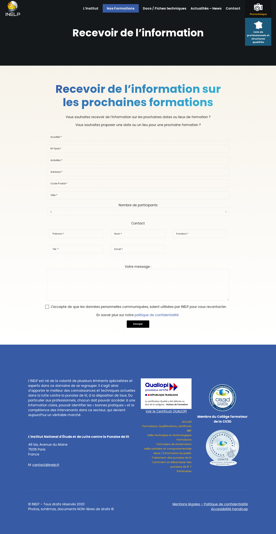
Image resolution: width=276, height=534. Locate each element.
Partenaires (184, 471)
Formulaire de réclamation (174, 444)
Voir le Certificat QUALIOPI (166, 411)
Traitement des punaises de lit (172, 458)
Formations (184, 440)
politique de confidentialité (157, 315)
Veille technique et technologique (169, 435)
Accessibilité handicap (229, 509)
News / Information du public (173, 453)
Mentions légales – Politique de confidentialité (210, 504)
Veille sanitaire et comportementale (168, 449)
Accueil (187, 422)
